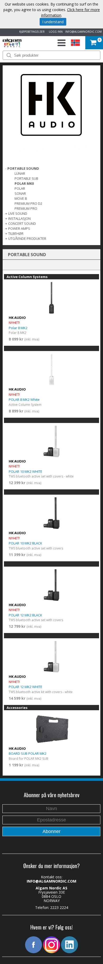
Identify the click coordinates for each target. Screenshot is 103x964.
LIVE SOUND (17, 213)
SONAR (20, 193)
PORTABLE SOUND (23, 168)
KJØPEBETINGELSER (31, 31)
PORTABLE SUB (26, 178)
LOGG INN (55, 31)
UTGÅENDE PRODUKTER (27, 238)
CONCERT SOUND (22, 223)
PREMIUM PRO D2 (28, 203)
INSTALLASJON (19, 218)
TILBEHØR (16, 233)
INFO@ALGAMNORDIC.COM (83, 31)
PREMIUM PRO (26, 208)
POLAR (20, 188)
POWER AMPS (19, 228)
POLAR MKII (24, 183)
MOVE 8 (21, 198)
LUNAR (20, 173)
